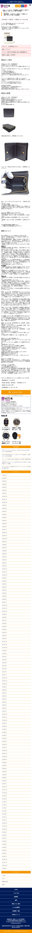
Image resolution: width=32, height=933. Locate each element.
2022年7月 (4, 620)
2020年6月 (4, 696)
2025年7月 (4, 511)
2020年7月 (4, 693)
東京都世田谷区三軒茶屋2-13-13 (10, 403)
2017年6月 (4, 805)
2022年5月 (4, 626)
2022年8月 (4, 617)
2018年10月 (4, 756)
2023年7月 (4, 584)
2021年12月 (4, 641)
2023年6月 (4, 587)
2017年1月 (4, 820)
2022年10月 (4, 611)
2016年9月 (4, 832)
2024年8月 (4, 544)
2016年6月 (4, 841)
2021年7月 (4, 656)
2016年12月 (4, 823)
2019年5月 (4, 735)
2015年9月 (4, 868)
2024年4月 (4, 556)
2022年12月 (4, 605)
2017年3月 (4, 814)
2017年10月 (4, 793)
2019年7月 (4, 729)
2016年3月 (4, 850)
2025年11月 (4, 499)
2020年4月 (4, 702)
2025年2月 (4, 526)
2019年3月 (4, 741)
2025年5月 (4, 517)
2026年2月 (4, 490)
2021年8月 (4, 653)
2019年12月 (4, 714)
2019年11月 (4, 717)
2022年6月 (4, 623)
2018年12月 (4, 750)
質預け (10, 10)
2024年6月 (4, 550)
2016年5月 (4, 844)
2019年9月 (4, 723)
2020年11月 (4, 681)
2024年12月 (4, 532)
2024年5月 (4, 553)
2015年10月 (4, 865)
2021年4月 (4, 665)
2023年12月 (4, 569)
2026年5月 (4, 481)
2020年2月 (4, 708)
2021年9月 (4, 650)
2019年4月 (4, 738)
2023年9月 (4, 578)
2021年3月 (4, 668)
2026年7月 (4, 475)
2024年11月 (4, 535)
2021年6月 (4, 659)
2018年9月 (4, 759)
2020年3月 (4, 705)
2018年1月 (4, 783)
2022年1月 (4, 638)
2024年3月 (4, 559)
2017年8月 (4, 799)
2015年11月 (4, 862)
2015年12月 (4, 859)
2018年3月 (4, 777)
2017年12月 (4, 786)
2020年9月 (4, 687)
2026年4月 (4, 484)
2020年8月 (4, 690)
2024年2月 (4, 563)
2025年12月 (4, 496)
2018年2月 (4, 780)
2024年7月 (4, 547)
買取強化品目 (5, 881)
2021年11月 (4, 644)
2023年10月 (4, 575)
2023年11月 (4, 572)
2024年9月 (4, 541)
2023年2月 (4, 599)
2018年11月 (4, 753)
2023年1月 (4, 602)
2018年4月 (4, 774)
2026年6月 (4, 478)
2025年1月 (4, 529)
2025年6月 (4, 514)
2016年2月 (4, 853)
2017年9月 (4, 796)
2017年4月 (4, 811)
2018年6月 (4, 768)
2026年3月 (4, 487)
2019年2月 (4, 744)
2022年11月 (4, 608)
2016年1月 (4, 856)
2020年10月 (4, 684)
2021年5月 (4, 662)
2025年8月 (4, 508)
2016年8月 (4, 835)
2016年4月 (4, 847)
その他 (3, 875)
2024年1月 (4, 566)
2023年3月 (4, 596)
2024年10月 (4, 538)
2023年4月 (4, 593)
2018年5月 (4, 771)
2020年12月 (4, 678)
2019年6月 (4, 732)
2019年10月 (4, 720)
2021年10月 (4, 647)
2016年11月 (4, 826)
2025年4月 (4, 520)
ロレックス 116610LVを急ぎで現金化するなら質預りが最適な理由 (16, 459)
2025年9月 (4, 505)
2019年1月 (4, 747)
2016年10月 (4, 829)
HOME (3, 10)
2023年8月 (4, 581)
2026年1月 (4, 493)
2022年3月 (4, 632)
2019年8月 (4, 726)
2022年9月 (4, 614)
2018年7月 (4, 765)
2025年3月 (4, 523)
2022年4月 (4, 629)
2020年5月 (4, 699)
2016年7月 (4, 838)
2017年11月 (4, 789)
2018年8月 (4, 762)
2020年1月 (4, 711)
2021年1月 (4, 674)
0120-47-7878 (17, 392)
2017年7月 (4, 802)
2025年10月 (4, 502)
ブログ (7, 10)
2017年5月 (4, 808)
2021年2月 (4, 671)
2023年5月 (4, 590)
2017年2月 (4, 817)
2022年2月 (4, 635)
